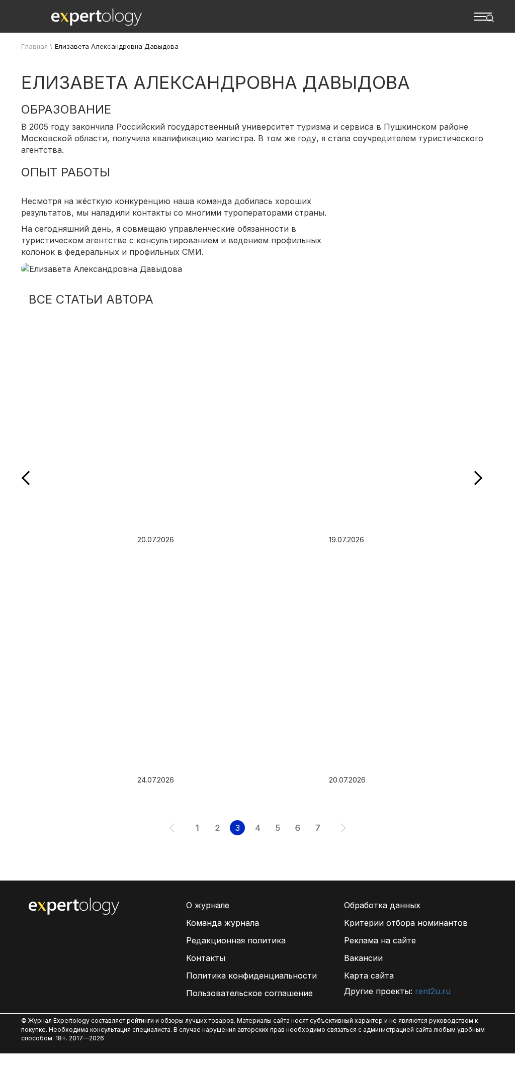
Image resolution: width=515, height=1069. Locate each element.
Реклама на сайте (380, 940)
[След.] (343, 827)
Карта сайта (369, 975)
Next (475, 478)
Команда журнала (222, 923)
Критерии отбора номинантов (406, 923)
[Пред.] (171, 827)
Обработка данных (382, 905)
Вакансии (363, 958)
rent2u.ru (433, 991)
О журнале (207, 905)
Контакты (205, 958)
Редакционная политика (236, 940)
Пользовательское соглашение (249, 993)
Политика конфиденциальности (251, 975)
